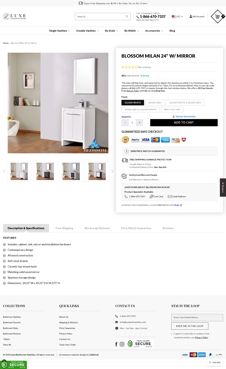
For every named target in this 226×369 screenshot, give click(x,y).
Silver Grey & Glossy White (141, 109)
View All (7, 344)
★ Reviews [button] (223, 187)
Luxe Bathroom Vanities (23, 354)
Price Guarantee (67, 328)
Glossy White (133, 102)
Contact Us (64, 339)
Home (5, 43)
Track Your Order (67, 344)
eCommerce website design (73, 354)
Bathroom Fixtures (12, 333)
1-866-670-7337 (152, 16)
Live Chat (158, 196)
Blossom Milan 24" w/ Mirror (24, 43)
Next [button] (112, 171)
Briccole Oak (172, 109)
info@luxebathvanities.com (133, 322)
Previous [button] (4, 171)
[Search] (127, 16)
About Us (63, 317)
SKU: (124, 75)
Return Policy (133, 90)
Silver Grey (155, 102)
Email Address (179, 196)
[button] (57, 31)
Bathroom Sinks (10, 328)
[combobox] (102, 16)
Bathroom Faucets (12, 322)
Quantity (126, 116)
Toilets (6, 339)
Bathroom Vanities (12, 317)
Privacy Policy (65, 333)
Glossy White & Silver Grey (185, 102)
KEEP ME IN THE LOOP (190, 326)
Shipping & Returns (68, 322)
